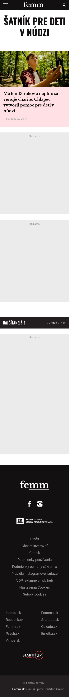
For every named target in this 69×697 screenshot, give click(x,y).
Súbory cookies (34, 594)
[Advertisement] (34, 173)
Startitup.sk (50, 620)
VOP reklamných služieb (34, 580)
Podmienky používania (34, 560)
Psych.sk (12, 633)
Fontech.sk (49, 613)
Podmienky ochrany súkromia (34, 567)
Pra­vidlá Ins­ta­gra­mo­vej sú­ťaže (35, 573)
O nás (34, 539)
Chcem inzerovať (35, 546)
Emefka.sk (49, 633)
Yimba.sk (13, 640)
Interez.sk (13, 613)
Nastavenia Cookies (34, 587)
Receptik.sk (14, 620)
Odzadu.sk (49, 627)
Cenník (34, 553)
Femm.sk (13, 627)
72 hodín (52, 322)
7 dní (63, 322)
